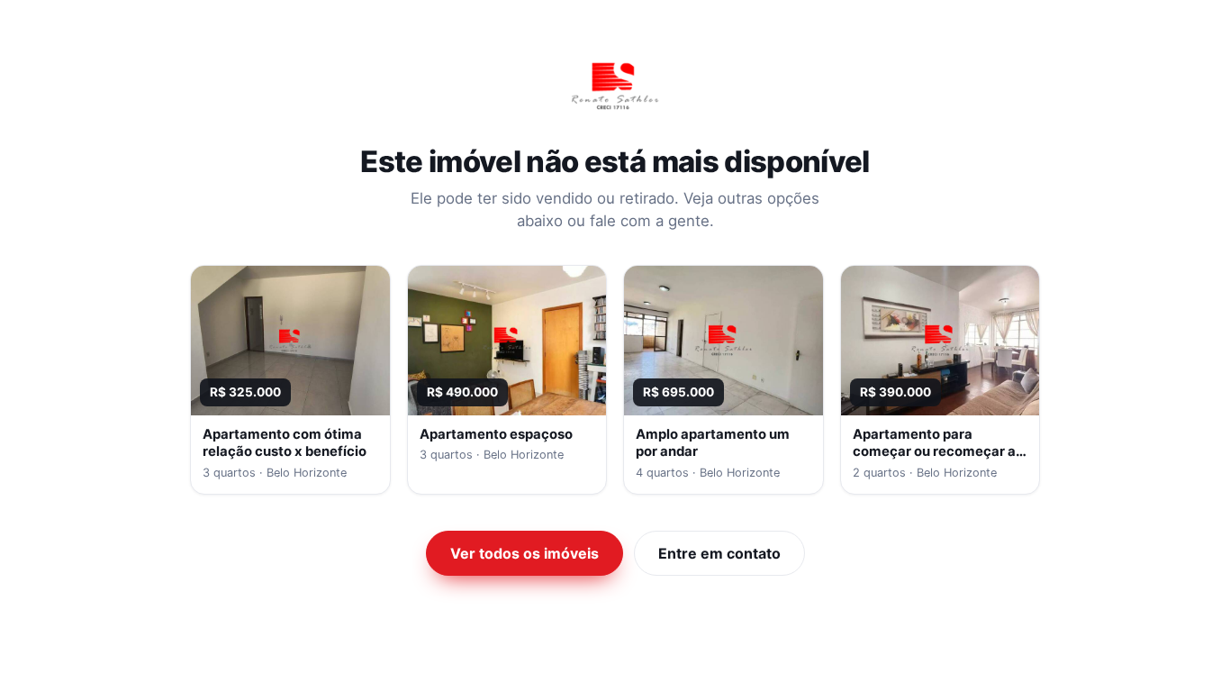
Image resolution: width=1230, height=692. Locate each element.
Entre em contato (719, 553)
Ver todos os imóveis (524, 553)
